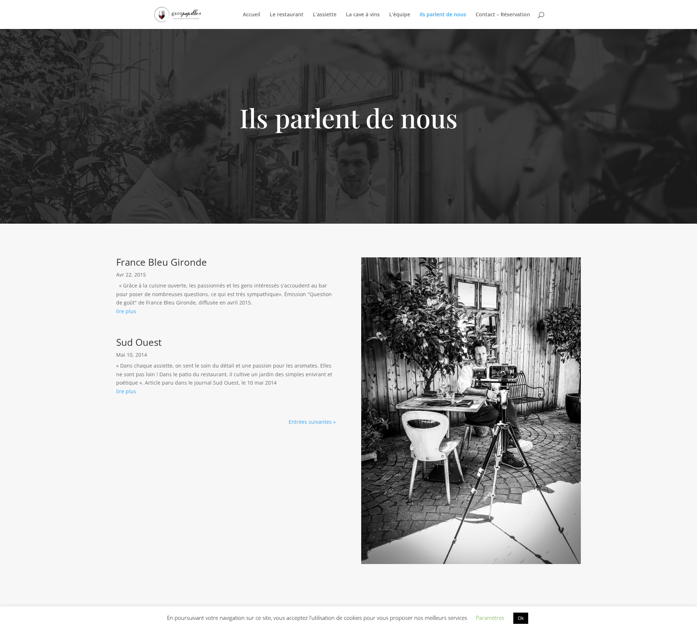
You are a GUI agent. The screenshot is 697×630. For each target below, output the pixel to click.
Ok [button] (521, 618)
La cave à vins (363, 15)
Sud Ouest (139, 342)
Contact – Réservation (503, 15)
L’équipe (399, 15)
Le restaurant (286, 15)
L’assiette (325, 15)
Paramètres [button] (490, 617)
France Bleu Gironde (161, 262)
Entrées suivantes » (312, 421)
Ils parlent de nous (443, 15)
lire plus (126, 311)
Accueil (251, 15)
